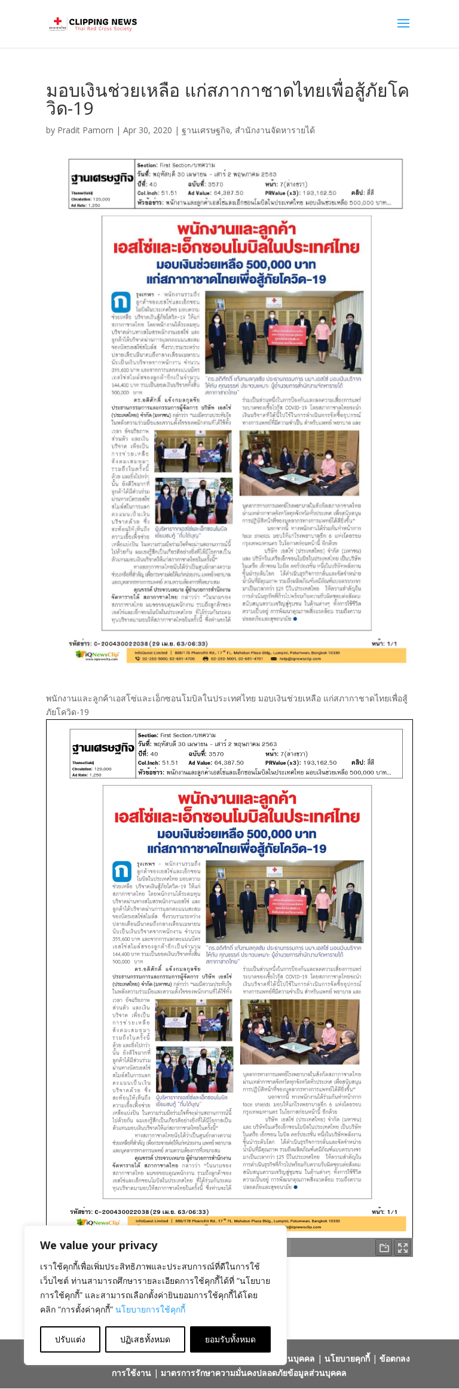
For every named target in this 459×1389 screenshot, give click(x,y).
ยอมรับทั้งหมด (230, 1339)
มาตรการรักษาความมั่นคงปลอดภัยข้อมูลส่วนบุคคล (254, 1372)
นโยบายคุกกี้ (347, 1358)
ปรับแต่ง (70, 1339)
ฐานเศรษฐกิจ (206, 130)
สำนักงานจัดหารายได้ (275, 130)
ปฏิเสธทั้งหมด (145, 1339)
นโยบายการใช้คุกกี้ (150, 1309)
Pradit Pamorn (85, 130)
